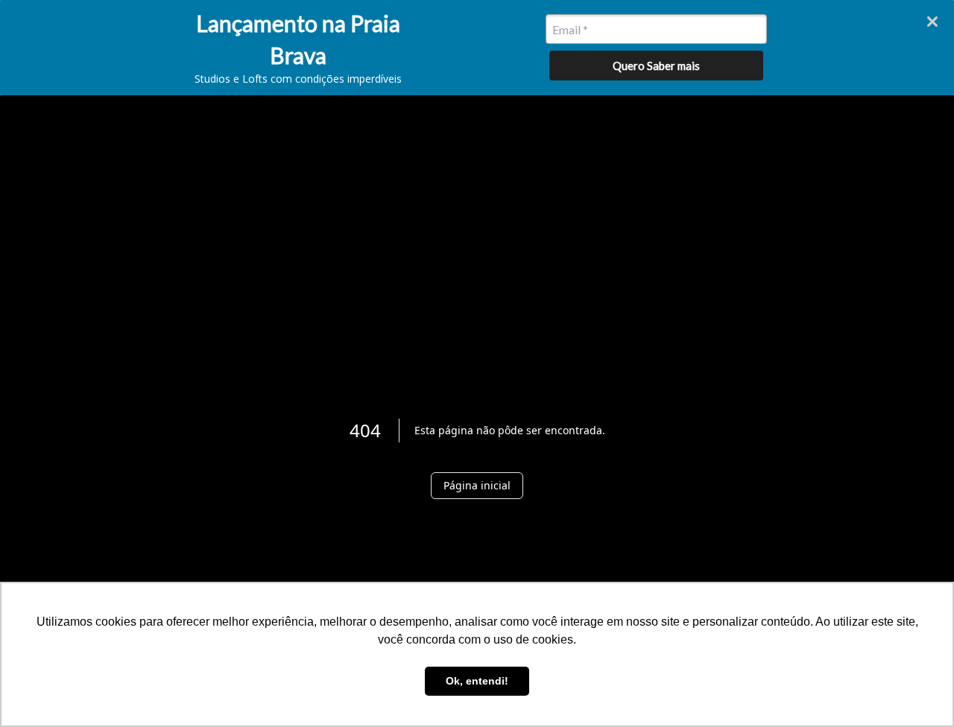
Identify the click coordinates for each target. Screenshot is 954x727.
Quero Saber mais (656, 65)
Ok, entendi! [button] (477, 681)
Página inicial (477, 485)
